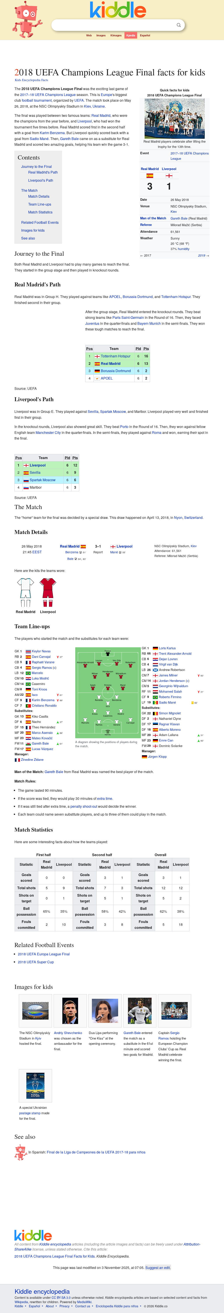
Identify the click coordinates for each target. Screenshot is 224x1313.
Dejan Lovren (168, 658)
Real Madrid (150, 169)
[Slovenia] (26, 487)
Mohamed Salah (170, 691)
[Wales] (28, 743)
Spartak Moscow (113, 411)
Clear (169, 25)
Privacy (65, 1306)
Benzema (71, 552)
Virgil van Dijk (168, 664)
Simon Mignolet (170, 713)
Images (101, 35)
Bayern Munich (149, 323)
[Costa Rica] (28, 651)
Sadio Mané (39, 138)
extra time (104, 798)
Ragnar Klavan (169, 724)
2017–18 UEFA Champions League (48, 94)
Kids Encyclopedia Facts (31, 80)
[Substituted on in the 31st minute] (199, 734)
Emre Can (166, 740)
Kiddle (19, 1306)
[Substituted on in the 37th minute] (58, 721)
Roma (156, 432)
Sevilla (93, 411)
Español (145, 35)
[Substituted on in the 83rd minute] (199, 740)
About (50, 1306)
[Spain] (149, 175)
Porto (124, 426)
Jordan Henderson (172, 680)
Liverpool (169, 169)
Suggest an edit (157, 1267)
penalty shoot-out (83, 806)
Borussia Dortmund (138, 296)
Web (89, 35)
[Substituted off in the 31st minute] (199, 691)
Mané (114, 552)
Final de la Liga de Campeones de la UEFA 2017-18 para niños (96, 1152)
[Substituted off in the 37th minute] (58, 656)
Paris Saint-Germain (128, 317)
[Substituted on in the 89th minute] (58, 732)
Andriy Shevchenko (68, 1032)
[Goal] (80, 552)
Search (178, 25)
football (27, 100)
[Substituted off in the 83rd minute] (199, 675)
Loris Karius (167, 648)
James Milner (168, 675)
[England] (169, 175)
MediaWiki (84, 1302)
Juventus (92, 323)
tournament (43, 100)
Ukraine (99, 106)
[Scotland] (155, 669)
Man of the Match (153, 218)
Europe (106, 94)
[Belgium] (155, 713)
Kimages (116, 35)
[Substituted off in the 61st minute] (58, 694)
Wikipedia (21, 1302)
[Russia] (26, 479)
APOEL (115, 296)
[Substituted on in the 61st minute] (58, 743)
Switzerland (193, 517)
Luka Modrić (40, 678)
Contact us (82, 1306)
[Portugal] (28, 705)
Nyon (178, 517)
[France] (28, 662)
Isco (35, 694)
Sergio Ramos (42, 667)
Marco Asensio (42, 732)
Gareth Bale (179, 218)
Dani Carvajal (41, 656)
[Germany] (97, 370)
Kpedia (130, 35)
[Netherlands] (155, 664)
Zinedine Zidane (32, 759)
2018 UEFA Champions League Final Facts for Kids (54, 1256)
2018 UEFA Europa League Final (44, 953)
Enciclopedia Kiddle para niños (117, 1306)
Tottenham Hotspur (176, 296)
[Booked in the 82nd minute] (192, 702)
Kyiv (38, 1038)
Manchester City (48, 432)
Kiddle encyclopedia (55, 1244)
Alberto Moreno (170, 729)
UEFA (79, 100)
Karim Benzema (52, 132)
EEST (37, 551)
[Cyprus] (97, 378)
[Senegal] (155, 702)
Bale (70, 558)
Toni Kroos (39, 689)
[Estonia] (155, 724)
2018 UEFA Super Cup (36, 961)
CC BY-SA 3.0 (61, 1297)
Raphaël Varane (43, 662)
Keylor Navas (41, 651)
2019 (201, 255)
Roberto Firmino (170, 696)
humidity (183, 248)
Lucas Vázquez (42, 748)
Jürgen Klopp (157, 756)
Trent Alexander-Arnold (175, 653)
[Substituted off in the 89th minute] (58, 699)
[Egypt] (155, 691)
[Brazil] (28, 672)
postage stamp (29, 1113)
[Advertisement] (111, 52)
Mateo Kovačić (42, 738)
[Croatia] (28, 678)
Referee (146, 224)
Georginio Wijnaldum (173, 685)
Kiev (174, 211)
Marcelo (37, 672)
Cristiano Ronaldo (44, 705)
